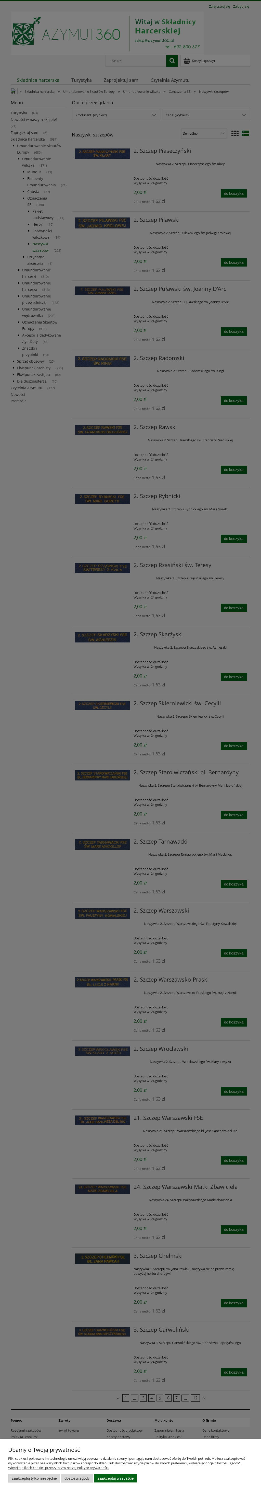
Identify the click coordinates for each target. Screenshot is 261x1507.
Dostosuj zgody (77, 1478)
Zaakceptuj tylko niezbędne (34, 1478)
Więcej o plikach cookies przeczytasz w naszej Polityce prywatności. (58, 1467)
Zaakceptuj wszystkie (116, 1478)
